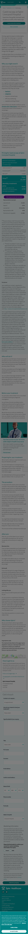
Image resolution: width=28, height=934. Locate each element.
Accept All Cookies (14, 931)
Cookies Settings (13, 927)
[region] (14, 922)
